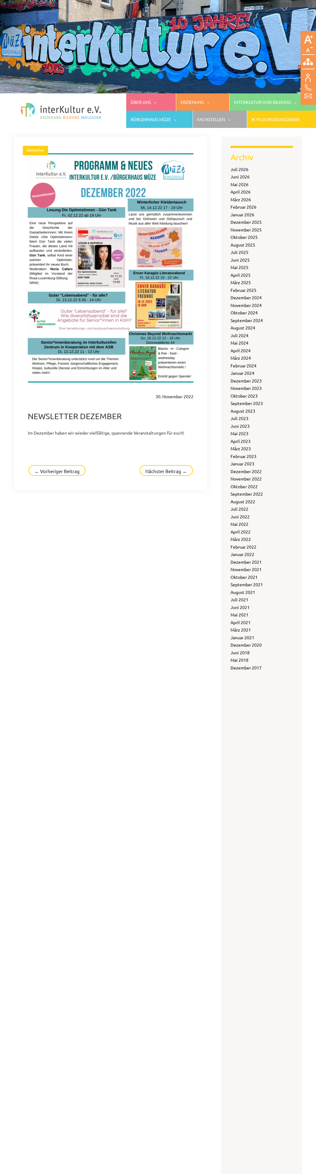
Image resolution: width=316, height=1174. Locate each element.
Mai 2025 (239, 267)
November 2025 (246, 229)
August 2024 (243, 327)
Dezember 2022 (246, 471)
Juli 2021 (239, 599)
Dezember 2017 (246, 667)
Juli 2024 (239, 335)
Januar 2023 (242, 463)
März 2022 (241, 539)
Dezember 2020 (246, 645)
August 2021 (243, 592)
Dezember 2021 (246, 562)
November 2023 (246, 388)
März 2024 (241, 358)
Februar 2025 (243, 290)
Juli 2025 (239, 252)
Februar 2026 (243, 207)
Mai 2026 (239, 184)
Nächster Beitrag (166, 471)
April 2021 (241, 622)
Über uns (141, 102)
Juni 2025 (240, 260)
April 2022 (241, 531)
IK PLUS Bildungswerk (276, 119)
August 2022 (243, 501)
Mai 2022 (239, 524)
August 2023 (243, 411)
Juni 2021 (240, 607)
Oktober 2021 (244, 577)
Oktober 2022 (244, 486)
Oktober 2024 (244, 312)
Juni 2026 (240, 176)
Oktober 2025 (244, 237)
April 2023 (241, 441)
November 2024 (246, 305)
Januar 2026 (242, 214)
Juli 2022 (239, 509)
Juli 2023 (239, 418)
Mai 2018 (239, 660)
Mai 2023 (239, 433)
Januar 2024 (242, 373)
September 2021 (247, 584)
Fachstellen (211, 119)
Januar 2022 (242, 554)
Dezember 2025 (246, 222)
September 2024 (247, 320)
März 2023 (241, 448)
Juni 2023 (240, 426)
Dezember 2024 (246, 297)
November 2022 (246, 478)
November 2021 (246, 569)
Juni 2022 (240, 516)
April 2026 (241, 191)
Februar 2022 (243, 547)
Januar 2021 (242, 637)
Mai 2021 (239, 614)
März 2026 (241, 199)
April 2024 (241, 350)
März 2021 (241, 629)
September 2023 (247, 403)
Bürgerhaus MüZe (151, 119)
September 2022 (247, 494)
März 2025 (241, 282)
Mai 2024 (239, 343)
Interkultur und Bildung (262, 102)
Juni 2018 (240, 652)
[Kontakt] (308, 87)
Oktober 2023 (244, 396)
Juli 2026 (239, 169)
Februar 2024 (243, 365)
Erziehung (192, 102)
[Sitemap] (308, 62)
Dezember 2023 (246, 380)
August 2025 (243, 244)
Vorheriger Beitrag (57, 471)
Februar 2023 (243, 456)
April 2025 (241, 275)
